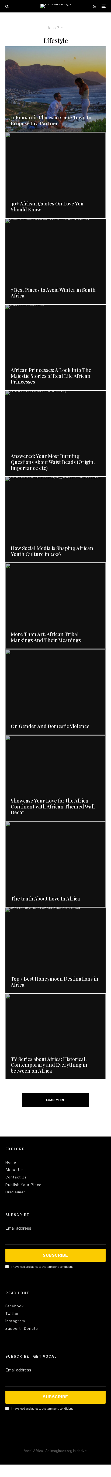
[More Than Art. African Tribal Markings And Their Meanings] (55, 606)
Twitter (12, 1313)
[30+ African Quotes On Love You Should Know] (55, 175)
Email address (18, 1228)
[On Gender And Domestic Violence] (55, 692)
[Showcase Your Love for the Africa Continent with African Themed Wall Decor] (55, 778)
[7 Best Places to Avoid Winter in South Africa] (55, 261)
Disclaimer (15, 1192)
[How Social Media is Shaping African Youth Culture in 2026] (55, 519)
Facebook (14, 1306)
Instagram (15, 1321)
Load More (55, 1100)
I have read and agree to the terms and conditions (42, 1266)
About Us (14, 1169)
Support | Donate (21, 1328)
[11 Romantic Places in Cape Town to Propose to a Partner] (55, 89)
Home (10, 1162)
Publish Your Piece (23, 1185)
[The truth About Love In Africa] (55, 864)
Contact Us (16, 1177)
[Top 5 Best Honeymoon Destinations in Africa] (55, 950)
